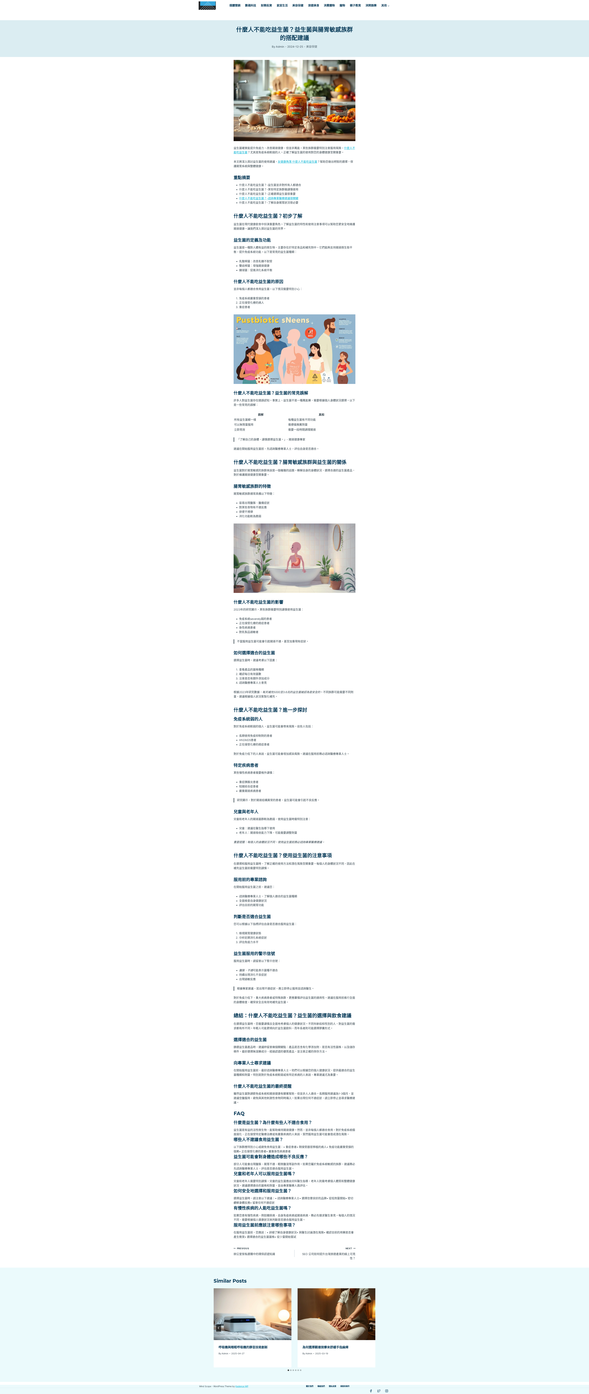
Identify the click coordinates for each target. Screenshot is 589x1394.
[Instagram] (387, 1391)
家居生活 (282, 5)
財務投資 (266, 5)
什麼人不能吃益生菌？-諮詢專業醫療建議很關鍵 (268, 198)
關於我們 (309, 1386)
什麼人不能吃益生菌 (297, 161)
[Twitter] (379, 1391)
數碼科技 (250, 5)
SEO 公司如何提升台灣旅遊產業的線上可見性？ (328, 1253)
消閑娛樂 (371, 5)
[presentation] (252, 1314)
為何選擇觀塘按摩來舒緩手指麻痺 (325, 1347)
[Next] (370, 1328)
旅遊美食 (313, 5)
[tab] (288, 1370)
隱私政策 (332, 1386)
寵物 (342, 5)
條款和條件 (345, 1386)
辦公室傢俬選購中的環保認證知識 (254, 1251)
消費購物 (329, 5)
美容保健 (297, 5)
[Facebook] (371, 1391)
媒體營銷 (235, 5)
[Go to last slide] (218, 1328)
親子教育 (355, 5)
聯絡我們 (321, 1386)
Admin (225, 1353)
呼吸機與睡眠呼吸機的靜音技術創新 (243, 1347)
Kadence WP (241, 1386)
